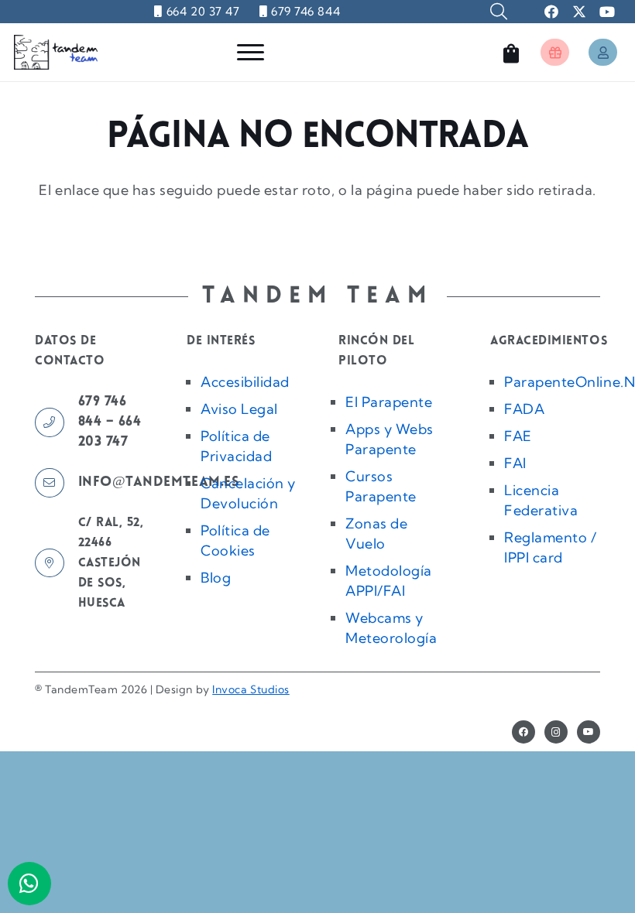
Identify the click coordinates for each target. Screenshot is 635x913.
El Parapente (388, 402)
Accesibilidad (245, 382)
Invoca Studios (251, 689)
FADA (524, 409)
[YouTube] (588, 732)
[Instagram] (556, 732)
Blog (216, 577)
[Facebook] (523, 732)
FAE (518, 436)
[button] (498, 11)
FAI (515, 463)
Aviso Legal (239, 409)
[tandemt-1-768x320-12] (56, 52)
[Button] (555, 52)
